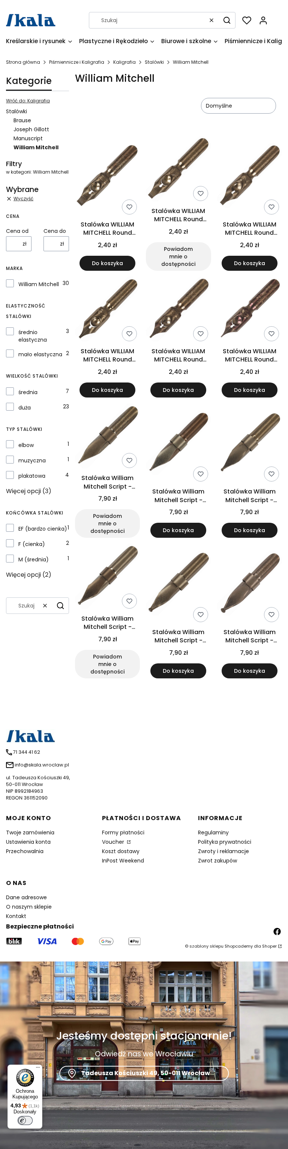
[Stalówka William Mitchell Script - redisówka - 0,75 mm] (178, 444)
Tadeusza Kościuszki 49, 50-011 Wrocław (145, 1073)
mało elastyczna (40, 354)
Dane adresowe (26, 897)
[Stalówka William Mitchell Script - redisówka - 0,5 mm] (107, 437)
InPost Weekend (123, 860)
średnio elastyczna (32, 336)
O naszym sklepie (29, 906)
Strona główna (23, 62)
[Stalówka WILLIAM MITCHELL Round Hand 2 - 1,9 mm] (249, 176)
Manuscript (28, 138)
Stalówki (154, 62)
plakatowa (31, 476)
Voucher (114, 842)
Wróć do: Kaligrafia (28, 101)
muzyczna (32, 460)
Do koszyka (107, 263)
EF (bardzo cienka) (42, 528)
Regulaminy (213, 832)
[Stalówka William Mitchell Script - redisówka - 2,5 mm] (249, 584)
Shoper (269, 946)
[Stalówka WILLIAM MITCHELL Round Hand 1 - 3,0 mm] (107, 176)
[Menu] (37, 1069)
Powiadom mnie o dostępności (178, 256)
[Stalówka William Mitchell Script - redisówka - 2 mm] (178, 584)
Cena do (55, 231)
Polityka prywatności (224, 842)
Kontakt (16, 916)
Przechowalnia (25, 851)
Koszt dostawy (121, 851)
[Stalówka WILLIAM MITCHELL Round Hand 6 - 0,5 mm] (249, 310)
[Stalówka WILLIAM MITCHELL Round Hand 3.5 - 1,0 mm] (107, 310)
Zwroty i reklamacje (223, 851)
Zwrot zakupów (217, 860)
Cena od (17, 231)
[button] (227, 20)
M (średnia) (33, 559)
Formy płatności (123, 832)
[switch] (25, 1120)
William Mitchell (38, 284)
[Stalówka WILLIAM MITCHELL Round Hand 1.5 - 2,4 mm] (178, 170)
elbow (26, 445)
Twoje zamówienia (30, 832)
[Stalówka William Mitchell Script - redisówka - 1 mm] (249, 444)
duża (24, 407)
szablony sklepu (206, 946)
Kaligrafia (124, 62)
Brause (22, 120)
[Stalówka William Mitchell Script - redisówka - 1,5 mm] (107, 577)
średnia (28, 392)
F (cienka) (31, 544)
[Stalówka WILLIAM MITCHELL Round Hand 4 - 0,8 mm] (178, 310)
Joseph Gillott (31, 129)
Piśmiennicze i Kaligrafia (76, 62)
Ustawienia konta (28, 842)
